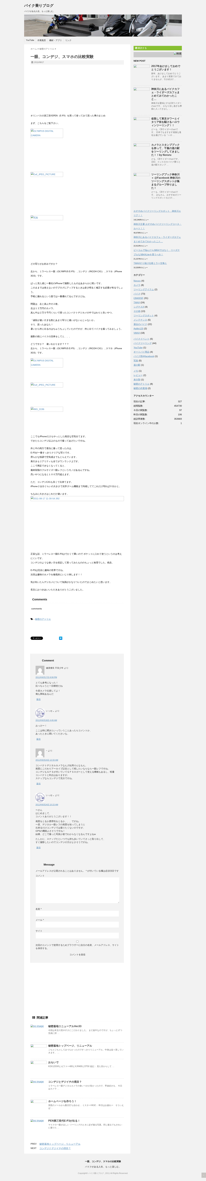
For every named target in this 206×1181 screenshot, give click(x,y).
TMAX (137, 302)
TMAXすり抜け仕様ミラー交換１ (150, 263)
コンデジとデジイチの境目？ (65, 1081)
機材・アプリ (55, 40)
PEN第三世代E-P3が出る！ (64, 1120)
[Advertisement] (58, 90)
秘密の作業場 (140, 388)
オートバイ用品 (141, 352)
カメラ (137, 285)
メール (40, 920)
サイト (39, 931)
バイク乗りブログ (39, 6)
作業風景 (41, 40)
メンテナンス (140, 320)
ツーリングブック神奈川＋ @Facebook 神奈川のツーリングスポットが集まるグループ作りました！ (165, 181)
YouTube (30, 40)
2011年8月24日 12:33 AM (47, 760)
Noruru (137, 280)
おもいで (53, 1062)
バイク (137, 293)
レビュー (138, 375)
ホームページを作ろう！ (62, 1101)
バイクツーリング (143, 343)
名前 (39, 909)
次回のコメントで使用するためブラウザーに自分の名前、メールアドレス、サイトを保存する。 (77, 947)
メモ (136, 371)
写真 (136, 360)
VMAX (137, 333)
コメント (40, 875)
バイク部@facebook (144, 356)
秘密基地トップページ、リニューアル (70, 1045)
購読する (142, 48)
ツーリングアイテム (144, 289)
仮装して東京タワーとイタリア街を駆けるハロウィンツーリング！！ (165, 122)
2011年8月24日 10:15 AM (47, 805)
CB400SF (138, 298)
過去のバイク (140, 324)
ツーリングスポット (144, 315)
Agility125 (138, 328)
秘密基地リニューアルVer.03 (64, 1026)
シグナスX (139, 307)
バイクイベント (141, 339)
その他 (137, 311)
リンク (68, 40)
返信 (38, 699)
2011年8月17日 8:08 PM (46, 677)
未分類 (137, 379)
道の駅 (137, 365)
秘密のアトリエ (43, 619)
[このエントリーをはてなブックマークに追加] (60, 638)
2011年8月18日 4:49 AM (46, 720)
